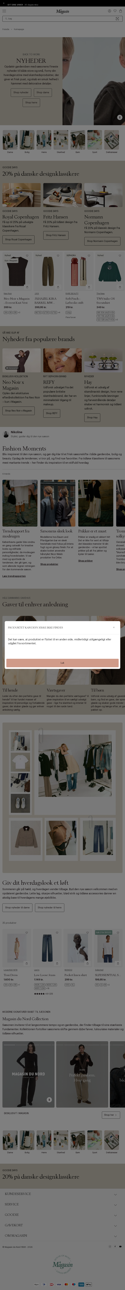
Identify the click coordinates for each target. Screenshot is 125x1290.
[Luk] (114, 627)
